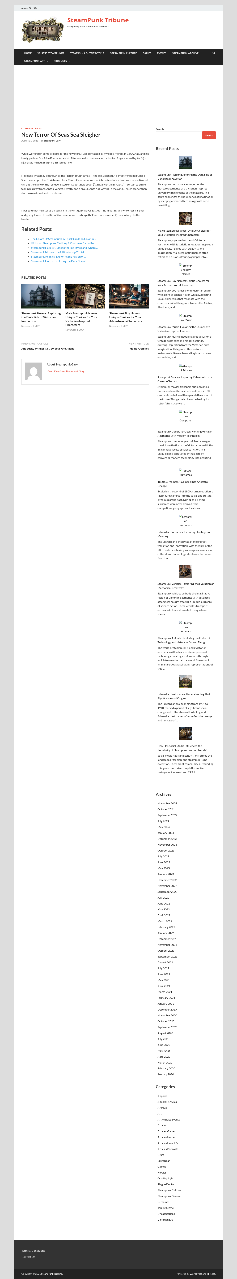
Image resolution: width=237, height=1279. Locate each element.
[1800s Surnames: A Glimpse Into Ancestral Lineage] (185, 473)
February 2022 (166, 927)
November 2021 (167, 944)
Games (147, 53)
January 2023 (166, 874)
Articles (162, 1125)
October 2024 (166, 809)
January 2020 (166, 1074)
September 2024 (167, 815)
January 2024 (166, 832)
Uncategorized (166, 1213)
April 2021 (164, 985)
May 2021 (164, 980)
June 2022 (164, 903)
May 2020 (164, 1050)
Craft (161, 1154)
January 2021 (166, 1003)
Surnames (163, 1201)
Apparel (163, 1095)
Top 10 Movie (166, 1207)
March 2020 (165, 1062)
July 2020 (163, 1038)
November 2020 (167, 1015)
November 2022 (167, 885)
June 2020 (164, 1044)
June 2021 (164, 974)
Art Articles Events (169, 1119)
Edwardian (164, 1160)
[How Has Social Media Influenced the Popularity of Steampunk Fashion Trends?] (185, 734)
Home (28, 53)
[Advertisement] (118, 96)
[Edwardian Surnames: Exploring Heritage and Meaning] (185, 521)
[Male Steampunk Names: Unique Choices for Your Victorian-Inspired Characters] (85, 297)
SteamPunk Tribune (98, 20)
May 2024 (164, 826)
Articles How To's (168, 1143)
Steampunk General (32, 128)
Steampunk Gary (52, 140)
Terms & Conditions (33, 1250)
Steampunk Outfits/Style (87, 53)
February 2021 (166, 997)
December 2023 (167, 838)
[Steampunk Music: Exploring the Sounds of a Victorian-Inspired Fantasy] (185, 318)
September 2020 (167, 1027)
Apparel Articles (167, 1101)
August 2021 (165, 962)
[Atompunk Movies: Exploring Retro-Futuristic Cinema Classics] (185, 368)
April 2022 (164, 915)
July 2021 (163, 968)
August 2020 (165, 1033)
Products (60, 61)
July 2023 (163, 856)
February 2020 (166, 1068)
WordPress (196, 1273)
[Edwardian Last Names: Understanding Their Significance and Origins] (185, 682)
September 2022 (167, 891)
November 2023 (167, 844)
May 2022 (164, 909)
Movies (161, 53)
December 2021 (167, 938)
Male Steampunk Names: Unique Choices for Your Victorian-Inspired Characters (81, 319)
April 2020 (164, 1056)
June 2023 (164, 862)
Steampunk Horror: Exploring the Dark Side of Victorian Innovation (41, 317)
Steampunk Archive (185, 53)
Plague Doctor (166, 1184)
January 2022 (166, 932)
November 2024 (167, 803)
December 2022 (167, 879)
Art (160, 1113)
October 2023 (166, 850)
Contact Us (28, 1256)
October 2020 (166, 1021)
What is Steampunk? (50, 53)
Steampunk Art (34, 61)
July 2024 (163, 821)
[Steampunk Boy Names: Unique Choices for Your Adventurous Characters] (129, 297)
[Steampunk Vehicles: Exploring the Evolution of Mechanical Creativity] (185, 572)
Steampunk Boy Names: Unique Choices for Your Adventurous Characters (125, 317)
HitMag (211, 1273)
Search (160, 129)
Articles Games (167, 1131)
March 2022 (165, 921)
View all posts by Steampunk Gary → (67, 371)
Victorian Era (166, 1219)
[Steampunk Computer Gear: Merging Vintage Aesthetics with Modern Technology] (185, 418)
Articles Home (166, 1137)
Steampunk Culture (123, 53)
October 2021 (166, 950)
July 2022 (163, 897)
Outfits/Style (165, 1178)
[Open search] (214, 53)
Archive (162, 1107)
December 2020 (167, 1009)
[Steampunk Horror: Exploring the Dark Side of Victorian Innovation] (41, 297)
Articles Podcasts (168, 1148)
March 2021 (165, 991)
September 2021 (167, 956)
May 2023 (164, 868)
